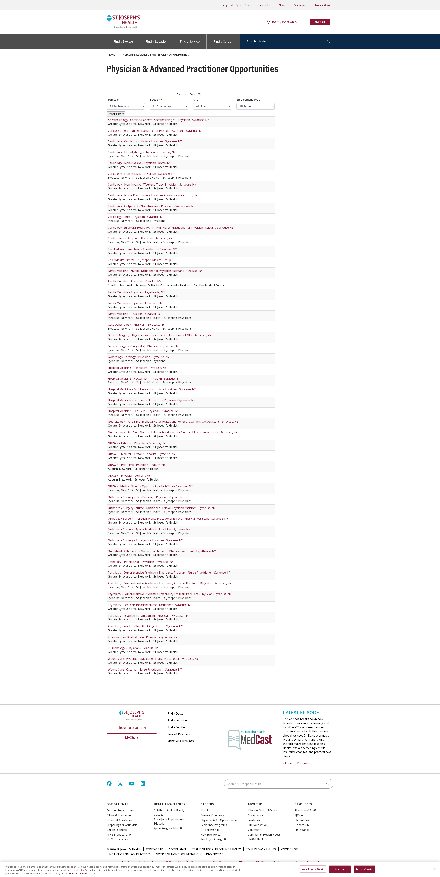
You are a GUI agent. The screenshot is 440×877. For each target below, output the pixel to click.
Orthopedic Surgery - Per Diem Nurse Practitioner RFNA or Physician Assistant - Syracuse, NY (168, 518)
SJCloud (299, 815)
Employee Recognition (215, 839)
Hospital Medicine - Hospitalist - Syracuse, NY (137, 368)
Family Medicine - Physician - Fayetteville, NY (136, 292)
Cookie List (289, 849)
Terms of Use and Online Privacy (216, 849)
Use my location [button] (282, 22)
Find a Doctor (123, 41)
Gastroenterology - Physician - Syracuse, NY (136, 324)
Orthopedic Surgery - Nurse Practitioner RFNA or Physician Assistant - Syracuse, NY (162, 508)
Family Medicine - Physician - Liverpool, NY (135, 303)
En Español (302, 830)
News (282, 5)
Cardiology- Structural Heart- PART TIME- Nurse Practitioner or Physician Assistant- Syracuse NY (170, 228)
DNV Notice (214, 854)
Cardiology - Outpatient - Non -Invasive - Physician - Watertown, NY (151, 206)
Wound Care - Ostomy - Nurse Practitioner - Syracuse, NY (145, 669)
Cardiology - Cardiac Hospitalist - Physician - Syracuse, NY (145, 141)
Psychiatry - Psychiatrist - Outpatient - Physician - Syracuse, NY (148, 616)
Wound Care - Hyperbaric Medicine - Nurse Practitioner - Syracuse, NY (153, 659)
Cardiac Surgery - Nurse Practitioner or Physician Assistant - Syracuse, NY (155, 131)
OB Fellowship (210, 830)
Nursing (206, 810)
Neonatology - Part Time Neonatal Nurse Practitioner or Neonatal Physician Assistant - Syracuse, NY (173, 421)
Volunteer (254, 830)
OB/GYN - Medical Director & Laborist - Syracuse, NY (141, 454)
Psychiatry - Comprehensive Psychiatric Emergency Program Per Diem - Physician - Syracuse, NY (170, 594)
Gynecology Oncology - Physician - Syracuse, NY (138, 357)
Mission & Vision (324, 5)
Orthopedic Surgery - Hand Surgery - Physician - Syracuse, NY (147, 497)
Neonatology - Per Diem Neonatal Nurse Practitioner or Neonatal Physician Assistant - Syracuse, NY (172, 432)
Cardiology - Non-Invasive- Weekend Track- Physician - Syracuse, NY (152, 184)
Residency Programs (214, 825)
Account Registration (120, 810)
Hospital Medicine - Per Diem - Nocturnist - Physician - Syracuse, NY (151, 400)
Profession (113, 99)
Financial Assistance (119, 820)
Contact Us (155, 849)
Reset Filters (116, 114)
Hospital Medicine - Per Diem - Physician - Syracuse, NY (143, 411)
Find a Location (157, 41)
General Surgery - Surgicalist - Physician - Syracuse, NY (143, 346)
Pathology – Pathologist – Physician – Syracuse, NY (141, 562)
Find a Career (223, 41)
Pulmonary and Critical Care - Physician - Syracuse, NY (142, 637)
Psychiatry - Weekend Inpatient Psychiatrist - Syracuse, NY (145, 626)
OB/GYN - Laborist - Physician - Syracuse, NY (136, 443)
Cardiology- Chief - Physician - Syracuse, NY (136, 217)
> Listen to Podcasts (296, 763)
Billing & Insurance (119, 815)
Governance (255, 815)
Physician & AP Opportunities (219, 820)
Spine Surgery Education (169, 828)
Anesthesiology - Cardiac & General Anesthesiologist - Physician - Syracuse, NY (158, 120)
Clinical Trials (303, 820)
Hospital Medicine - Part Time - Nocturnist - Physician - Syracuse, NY (152, 389)
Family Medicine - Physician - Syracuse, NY (135, 314)
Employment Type (248, 99)
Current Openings (212, 815)
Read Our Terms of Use (82, 873)
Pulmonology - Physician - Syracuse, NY (133, 648)
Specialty (156, 99)
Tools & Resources (179, 734)
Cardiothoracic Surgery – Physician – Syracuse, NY (140, 238)
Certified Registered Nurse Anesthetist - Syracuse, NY (142, 249)
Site (195, 99)
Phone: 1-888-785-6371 (132, 727)
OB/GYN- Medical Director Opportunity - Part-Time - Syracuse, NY (150, 486)
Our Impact (300, 5)
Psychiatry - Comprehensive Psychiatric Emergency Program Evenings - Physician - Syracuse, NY (169, 583)
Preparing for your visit (122, 825)
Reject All (339, 868)
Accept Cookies (365, 868)
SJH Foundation (258, 825)
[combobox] (288, 41)
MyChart (320, 22)
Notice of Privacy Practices (130, 854)
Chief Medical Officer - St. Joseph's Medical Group (139, 260)
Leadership (255, 820)
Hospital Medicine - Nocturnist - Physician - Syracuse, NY (144, 378)
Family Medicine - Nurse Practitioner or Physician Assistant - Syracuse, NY (155, 271)
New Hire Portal (211, 834)
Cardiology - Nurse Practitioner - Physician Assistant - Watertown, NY (152, 195)
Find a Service (190, 41)
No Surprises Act (117, 839)
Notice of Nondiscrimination (178, 854)
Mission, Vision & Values (263, 810)
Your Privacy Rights (261, 849)
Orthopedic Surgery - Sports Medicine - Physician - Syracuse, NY (149, 529)
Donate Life (302, 825)
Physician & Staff (305, 810)
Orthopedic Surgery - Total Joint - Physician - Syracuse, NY (145, 540)
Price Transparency (119, 834)
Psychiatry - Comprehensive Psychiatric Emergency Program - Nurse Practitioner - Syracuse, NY (169, 572)
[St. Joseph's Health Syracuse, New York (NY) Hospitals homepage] (123, 27)
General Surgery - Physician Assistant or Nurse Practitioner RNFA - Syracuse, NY (159, 335)
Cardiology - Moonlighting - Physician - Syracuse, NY (141, 152)
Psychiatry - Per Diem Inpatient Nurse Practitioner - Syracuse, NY (150, 605)
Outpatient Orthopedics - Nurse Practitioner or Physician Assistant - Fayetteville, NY (162, 551)
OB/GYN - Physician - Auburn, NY (129, 475)
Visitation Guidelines (180, 741)
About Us (265, 5)
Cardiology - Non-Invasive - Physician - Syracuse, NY (141, 174)
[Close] (434, 869)
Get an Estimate (117, 830)
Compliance (178, 849)
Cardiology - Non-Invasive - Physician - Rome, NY (139, 163)
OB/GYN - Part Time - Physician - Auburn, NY (137, 465)
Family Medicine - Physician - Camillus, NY (134, 281)
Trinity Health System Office (235, 5)
